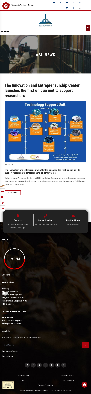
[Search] (88, 28)
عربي (80, 8)
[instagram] (73, 2)
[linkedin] (80, 2)
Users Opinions (7, 356)
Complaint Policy (67, 375)
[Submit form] (85, 345)
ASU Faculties (8, 317)
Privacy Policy (23, 375)
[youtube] (67, 2)
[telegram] (67, 7)
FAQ (23, 380)
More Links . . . (8, 304)
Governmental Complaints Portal (15, 301)
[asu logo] (45, 19)
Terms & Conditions (45, 385)
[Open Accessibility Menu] (5, 5)
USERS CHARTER (67, 380)
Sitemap (6, 288)
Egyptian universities (10, 292)
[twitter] (60, 2)
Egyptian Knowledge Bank (12, 295)
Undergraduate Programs (12, 320)
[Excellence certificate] (8, 385)
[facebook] (54, 2)
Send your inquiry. (73, 225)
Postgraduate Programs (12, 324)
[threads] (73, 7)
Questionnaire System (10, 351)
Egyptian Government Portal (13, 298)
